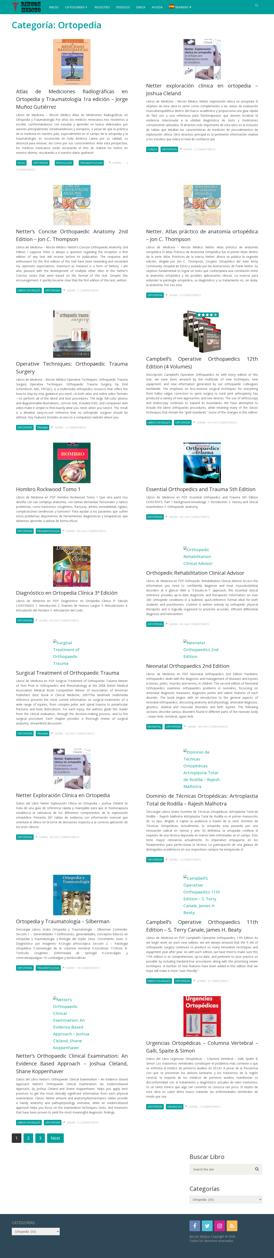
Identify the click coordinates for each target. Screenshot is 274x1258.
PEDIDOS (123, 7)
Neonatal (154, 727)
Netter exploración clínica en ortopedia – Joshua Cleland (202, 89)
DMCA (140, 7)
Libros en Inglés (28, 290)
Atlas (21, 163)
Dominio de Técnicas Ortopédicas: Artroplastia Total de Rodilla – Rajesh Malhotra (202, 799)
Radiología (64, 163)
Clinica (152, 149)
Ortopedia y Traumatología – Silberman (63, 921)
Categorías (75, 7)
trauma (42, 427)
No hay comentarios (222, 422)
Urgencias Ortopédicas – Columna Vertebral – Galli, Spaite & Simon (202, 1046)
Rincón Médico (199, 1236)
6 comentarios (190, 295)
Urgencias (174, 1107)
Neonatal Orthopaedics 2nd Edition (187, 665)
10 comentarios (88, 968)
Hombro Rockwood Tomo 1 (48, 489)
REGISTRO (102, 7)
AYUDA (157, 7)
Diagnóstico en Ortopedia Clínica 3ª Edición (67, 592)
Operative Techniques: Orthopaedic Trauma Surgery (72, 367)
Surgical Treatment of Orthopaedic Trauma (67, 672)
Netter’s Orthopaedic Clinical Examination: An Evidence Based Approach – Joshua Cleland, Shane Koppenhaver (72, 1063)
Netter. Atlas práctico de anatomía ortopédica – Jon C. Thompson (202, 235)
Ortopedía (40, 163)
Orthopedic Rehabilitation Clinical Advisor (195, 572)
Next (55, 1138)
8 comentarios (218, 981)
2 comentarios (204, 149)
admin (116, 163)
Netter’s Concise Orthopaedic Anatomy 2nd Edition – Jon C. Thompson (72, 235)
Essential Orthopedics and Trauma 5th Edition (201, 489)
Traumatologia (91, 163)
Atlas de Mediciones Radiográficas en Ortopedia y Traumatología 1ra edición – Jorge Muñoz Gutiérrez (72, 99)
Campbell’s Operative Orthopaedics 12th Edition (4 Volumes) (202, 362)
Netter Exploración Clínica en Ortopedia (63, 795)
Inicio (54, 7)
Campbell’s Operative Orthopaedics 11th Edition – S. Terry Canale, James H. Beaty (202, 925)
